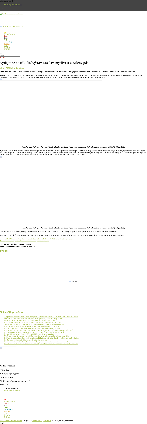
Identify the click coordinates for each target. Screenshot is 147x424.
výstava (13, 68)
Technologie (8, 42)
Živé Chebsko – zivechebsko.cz (11, 421)
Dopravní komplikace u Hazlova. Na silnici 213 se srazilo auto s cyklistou (29, 334)
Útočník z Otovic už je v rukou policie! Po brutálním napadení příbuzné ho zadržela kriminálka (36, 336)
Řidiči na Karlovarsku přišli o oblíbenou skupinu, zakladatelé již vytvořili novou (31, 326)
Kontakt (7, 48)
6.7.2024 (7, 68)
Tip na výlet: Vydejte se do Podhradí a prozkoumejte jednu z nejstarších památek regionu (34, 324)
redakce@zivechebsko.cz (13, 4)
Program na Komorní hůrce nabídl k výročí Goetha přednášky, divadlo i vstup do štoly (33, 319)
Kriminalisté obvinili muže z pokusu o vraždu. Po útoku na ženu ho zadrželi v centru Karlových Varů (38, 330)
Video (6, 46)
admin (2, 68)
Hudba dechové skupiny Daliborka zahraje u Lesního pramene (25, 340)
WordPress (47, 421)
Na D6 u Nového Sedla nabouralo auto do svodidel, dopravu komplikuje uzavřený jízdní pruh (36, 342)
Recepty (7, 44)
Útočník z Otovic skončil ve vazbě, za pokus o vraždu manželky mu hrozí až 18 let (32, 322)
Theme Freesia (37, 421)
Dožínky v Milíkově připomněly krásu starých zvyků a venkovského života (29, 320)
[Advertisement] (25, 22)
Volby (6, 40)
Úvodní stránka (9, 34)
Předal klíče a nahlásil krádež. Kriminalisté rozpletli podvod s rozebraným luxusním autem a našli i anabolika (41, 344)
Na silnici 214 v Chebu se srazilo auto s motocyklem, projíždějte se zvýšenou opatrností (34, 332)
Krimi (6, 38)
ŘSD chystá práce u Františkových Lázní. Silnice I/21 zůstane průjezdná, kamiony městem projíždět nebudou (41, 338)
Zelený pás (20, 68)
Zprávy (6, 36)
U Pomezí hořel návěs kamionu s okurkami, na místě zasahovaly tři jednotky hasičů (32, 328)
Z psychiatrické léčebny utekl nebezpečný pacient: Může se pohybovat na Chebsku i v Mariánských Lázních (41, 317)
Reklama (7, 50)
